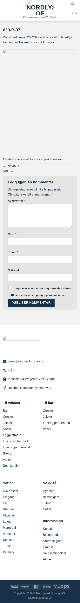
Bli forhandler (52, 534)
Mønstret (9, 533)
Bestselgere (51, 497)
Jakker (7, 423)
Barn (6, 410)
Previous (11, 166)
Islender (8, 509)
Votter (7, 459)
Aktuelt (47, 559)
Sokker (8, 453)
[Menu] (5, 6)
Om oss (48, 547)
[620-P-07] (40, 100)
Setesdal (9, 539)
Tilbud (47, 503)
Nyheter (48, 491)
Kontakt (48, 528)
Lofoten (8, 521)
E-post (13, 252)
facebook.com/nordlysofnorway (29, 387)
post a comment (53, 159)
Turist (6, 546)
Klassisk (9, 515)
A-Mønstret (10, 491)
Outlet (47, 509)
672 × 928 (50, 37)
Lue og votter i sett (15, 441)
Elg (5, 503)
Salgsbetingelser (54, 553)
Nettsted (13, 270)
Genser (8, 416)
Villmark (8, 552)
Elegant (8, 497)
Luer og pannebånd (16, 447)
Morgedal (9, 527)
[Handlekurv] (74, 12)
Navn (12, 234)
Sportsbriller (11, 465)
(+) (10, 370)
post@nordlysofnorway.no (26, 361)
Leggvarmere (12, 435)
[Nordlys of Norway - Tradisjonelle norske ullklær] (40, 8)
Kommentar (16, 200)
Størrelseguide (53, 541)
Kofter (7, 429)
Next (8, 170)
